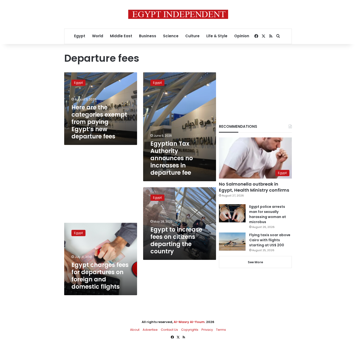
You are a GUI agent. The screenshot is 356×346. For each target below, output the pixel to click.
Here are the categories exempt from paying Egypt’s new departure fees (99, 121)
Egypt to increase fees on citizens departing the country (176, 240)
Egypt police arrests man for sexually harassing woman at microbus (267, 214)
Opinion (241, 35)
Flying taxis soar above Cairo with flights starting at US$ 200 (269, 240)
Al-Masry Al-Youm (189, 322)
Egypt (79, 35)
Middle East (121, 35)
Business (147, 35)
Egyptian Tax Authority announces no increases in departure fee (171, 158)
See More (255, 262)
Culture (192, 35)
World (97, 35)
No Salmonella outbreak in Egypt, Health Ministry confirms (254, 187)
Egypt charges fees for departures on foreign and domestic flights (100, 276)
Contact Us (169, 329)
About (134, 329)
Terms (221, 329)
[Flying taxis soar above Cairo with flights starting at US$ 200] (232, 242)
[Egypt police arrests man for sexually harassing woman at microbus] (232, 213)
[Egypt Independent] (178, 14)
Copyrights (189, 329)
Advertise (150, 329)
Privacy (207, 329)
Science (170, 35)
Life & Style (216, 35)
